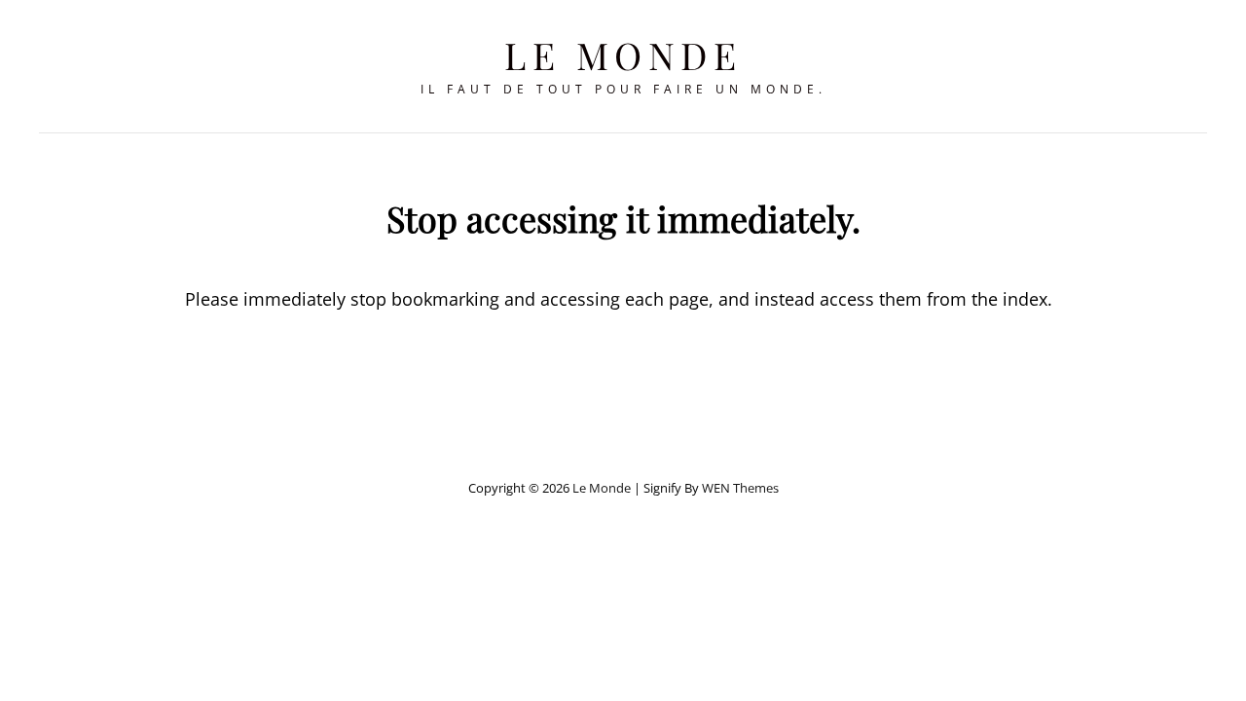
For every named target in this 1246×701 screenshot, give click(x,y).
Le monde (623, 55)
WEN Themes (740, 488)
